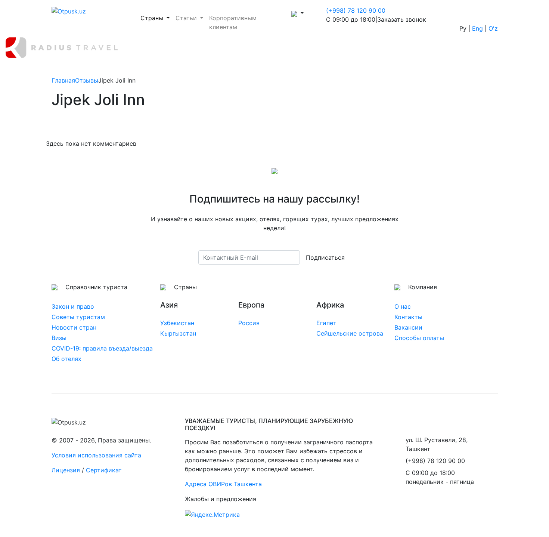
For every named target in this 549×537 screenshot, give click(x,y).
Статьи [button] (187, 18)
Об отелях (66, 358)
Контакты (408, 317)
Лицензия (66, 470)
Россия (249, 323)
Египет (326, 323)
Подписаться (325, 257)
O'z (493, 28)
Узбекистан (177, 323)
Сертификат (104, 470)
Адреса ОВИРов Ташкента (223, 484)
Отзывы (86, 80)
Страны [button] (156, 18)
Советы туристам (78, 317)
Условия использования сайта (96, 455)
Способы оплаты (419, 338)
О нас (402, 306)
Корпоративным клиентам (233, 22)
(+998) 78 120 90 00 (355, 10)
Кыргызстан (178, 333)
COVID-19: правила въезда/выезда (102, 348)
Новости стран (74, 327)
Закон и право (73, 306)
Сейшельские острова (349, 333)
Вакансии (408, 327)
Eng (477, 28)
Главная (63, 80)
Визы (59, 338)
